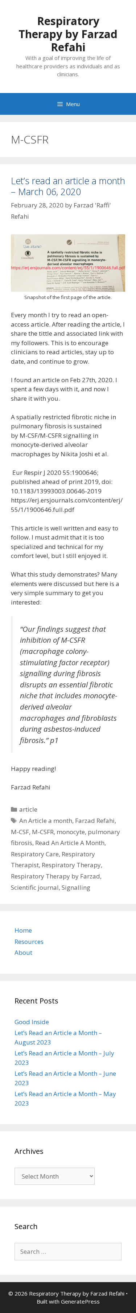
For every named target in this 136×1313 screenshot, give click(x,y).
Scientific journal (35, 887)
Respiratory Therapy (71, 865)
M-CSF (20, 832)
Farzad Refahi (95, 820)
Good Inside (32, 1022)
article (28, 809)
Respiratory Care (35, 854)
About (23, 952)
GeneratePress (80, 1301)
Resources (29, 941)
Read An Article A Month (69, 843)
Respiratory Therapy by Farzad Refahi (68, 33)
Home (23, 930)
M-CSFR (43, 832)
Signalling (76, 887)
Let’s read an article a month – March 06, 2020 (68, 186)
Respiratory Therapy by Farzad (55, 876)
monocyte (71, 832)
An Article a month (45, 820)
